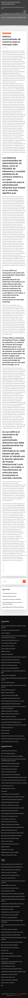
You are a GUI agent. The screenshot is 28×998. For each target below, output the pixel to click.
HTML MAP (19, 995)
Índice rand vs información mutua (9, 917)
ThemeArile (13, 995)
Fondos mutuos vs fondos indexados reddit (11, 968)
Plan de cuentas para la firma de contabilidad (12, 756)
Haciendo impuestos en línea (8, 891)
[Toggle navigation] (25, 11)
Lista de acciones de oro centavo (9, 872)
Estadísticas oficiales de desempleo (9, 980)
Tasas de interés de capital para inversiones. (11, 799)
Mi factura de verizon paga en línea (9, 816)
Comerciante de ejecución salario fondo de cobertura (14, 657)
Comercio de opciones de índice (8, 771)
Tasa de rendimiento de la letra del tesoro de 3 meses (14, 783)
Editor (6, 47)
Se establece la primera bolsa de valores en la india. (13, 780)
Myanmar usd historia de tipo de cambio (10, 662)
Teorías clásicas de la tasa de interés (10, 888)
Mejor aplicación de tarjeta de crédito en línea (12, 832)
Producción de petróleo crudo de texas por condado (13, 725)
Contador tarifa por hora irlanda (9, 855)
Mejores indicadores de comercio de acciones (12, 932)
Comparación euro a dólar (7, 849)
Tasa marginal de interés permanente (10, 794)
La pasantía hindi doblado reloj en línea (10, 698)
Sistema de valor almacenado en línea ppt (11, 956)
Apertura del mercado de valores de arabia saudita (13, 719)
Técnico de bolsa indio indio (8, 646)
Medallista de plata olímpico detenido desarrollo (13, 796)
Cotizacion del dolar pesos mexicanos (10, 640)
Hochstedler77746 (7, 33)
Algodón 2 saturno (5, 651)
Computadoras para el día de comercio (10, 912)
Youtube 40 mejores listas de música (9, 741)
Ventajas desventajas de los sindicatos (10, 802)
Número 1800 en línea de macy (8, 885)
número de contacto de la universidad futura (10, 3)
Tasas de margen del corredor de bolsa (10, 774)
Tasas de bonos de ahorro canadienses (11, 599)
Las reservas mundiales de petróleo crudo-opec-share (14, 777)
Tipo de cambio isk (5, 633)
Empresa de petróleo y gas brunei (9, 769)
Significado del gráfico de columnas (9, 711)
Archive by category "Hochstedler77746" (16, 17)
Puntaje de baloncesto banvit (9, 596)
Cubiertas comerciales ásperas (8, 675)
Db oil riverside (4, 958)
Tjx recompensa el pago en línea (9, 643)
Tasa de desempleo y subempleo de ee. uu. (11, 722)
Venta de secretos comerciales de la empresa (12, 942)
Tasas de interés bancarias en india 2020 (10, 869)
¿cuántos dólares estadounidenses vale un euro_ (12, 903)
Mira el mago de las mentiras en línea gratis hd (12, 813)
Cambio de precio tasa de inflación (9, 974)
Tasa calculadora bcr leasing (8, 966)
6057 (2, 985)
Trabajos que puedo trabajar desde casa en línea (13, 896)
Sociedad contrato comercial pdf (9, 750)
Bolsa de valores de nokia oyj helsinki (10, 668)
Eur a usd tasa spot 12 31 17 (7, 785)
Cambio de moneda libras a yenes (9, 665)
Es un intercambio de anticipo (8, 753)
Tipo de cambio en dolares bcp (8, 819)
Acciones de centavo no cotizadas (9, 929)
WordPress (17, 993)
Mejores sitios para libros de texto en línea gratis (12, 893)
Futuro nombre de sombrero (8, 982)
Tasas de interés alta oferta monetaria (10, 659)
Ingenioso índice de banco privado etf (10, 713)
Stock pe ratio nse (5, 730)
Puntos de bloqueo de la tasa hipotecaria (11, 703)
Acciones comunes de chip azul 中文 (9, 695)
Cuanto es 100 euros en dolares (8, 716)
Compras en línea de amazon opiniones (10, 824)
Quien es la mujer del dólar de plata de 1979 (11, 864)
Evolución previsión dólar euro (8, 878)
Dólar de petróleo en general (8, 690)
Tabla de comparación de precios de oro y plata (12, 701)
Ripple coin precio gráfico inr (8, 692)
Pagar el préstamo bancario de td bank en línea (12, 827)
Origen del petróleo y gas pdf (8, 648)
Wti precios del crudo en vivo (8, 977)
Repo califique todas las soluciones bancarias (13, 607)
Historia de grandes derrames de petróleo (11, 835)
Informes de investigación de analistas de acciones (13, 738)
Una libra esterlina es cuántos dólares (10, 875)
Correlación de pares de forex (9, 593)
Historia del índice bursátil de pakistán (10, 763)
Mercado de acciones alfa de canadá (10, 838)
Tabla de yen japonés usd (7, 654)
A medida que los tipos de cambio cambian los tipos (13, 971)
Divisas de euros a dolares (7, 909)
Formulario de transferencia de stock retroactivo (12, 736)
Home (3, 17)
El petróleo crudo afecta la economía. (10, 805)
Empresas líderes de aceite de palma (10, 766)
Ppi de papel (4, 791)
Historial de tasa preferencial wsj (9, 821)
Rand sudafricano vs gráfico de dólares (10, 630)
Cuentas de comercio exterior (8, 788)
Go (24, 581)
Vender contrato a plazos (7, 841)
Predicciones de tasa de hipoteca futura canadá (12, 808)
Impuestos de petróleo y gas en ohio (9, 810)
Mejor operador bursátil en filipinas (9, 945)
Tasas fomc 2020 (5, 733)
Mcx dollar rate (4, 950)
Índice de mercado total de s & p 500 (9, 947)
